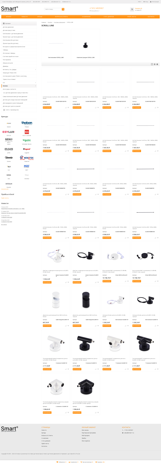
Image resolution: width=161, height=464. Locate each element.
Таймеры (5, 50)
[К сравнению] (66, 107)
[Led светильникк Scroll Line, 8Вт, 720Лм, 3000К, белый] (56, 212)
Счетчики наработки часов (10, 56)
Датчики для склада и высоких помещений (15, 100)
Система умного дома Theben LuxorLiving (14, 76)
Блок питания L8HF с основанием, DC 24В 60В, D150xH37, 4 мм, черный (144, 271)
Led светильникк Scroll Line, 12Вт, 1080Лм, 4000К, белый (115, 97)
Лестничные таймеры (9, 53)
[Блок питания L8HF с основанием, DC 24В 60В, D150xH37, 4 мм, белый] (116, 256)
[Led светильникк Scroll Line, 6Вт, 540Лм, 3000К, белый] (56, 169)
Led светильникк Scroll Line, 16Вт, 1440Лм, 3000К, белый (55, 141)
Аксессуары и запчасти (9, 89)
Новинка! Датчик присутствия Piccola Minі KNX (13, 213)
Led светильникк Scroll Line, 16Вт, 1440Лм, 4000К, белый (115, 141)
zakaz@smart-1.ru (55, 1)
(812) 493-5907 (36, 1)
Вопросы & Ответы (61, 16)
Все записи (4, 224)
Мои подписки (86, 441)
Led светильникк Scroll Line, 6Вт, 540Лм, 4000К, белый (115, 184)
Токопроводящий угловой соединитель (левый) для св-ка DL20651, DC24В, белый (55, 402)
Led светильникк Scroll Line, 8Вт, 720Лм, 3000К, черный (85, 227)
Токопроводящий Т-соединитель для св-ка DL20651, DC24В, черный (143, 359)
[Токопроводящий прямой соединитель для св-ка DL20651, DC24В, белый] (56, 344)
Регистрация (155, 1)
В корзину (47, 107)
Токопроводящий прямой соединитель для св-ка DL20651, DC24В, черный (85, 359)
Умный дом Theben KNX (9, 73)
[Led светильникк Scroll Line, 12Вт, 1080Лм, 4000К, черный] (145, 82)
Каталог (8, 16)
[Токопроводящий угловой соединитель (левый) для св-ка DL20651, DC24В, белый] (56, 387)
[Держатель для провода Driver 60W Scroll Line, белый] (56, 300)
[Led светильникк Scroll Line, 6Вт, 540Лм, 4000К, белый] (116, 169)
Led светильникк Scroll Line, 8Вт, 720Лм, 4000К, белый (115, 227)
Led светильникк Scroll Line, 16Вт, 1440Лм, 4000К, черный (145, 141)
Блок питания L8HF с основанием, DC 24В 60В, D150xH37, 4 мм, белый (114, 271)
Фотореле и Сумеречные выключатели (14, 46)
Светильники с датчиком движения (13, 33)
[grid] (152, 64)
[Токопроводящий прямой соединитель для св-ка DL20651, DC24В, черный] (86, 344)
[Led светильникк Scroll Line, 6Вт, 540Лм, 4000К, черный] (145, 169)
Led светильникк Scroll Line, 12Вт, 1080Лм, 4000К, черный (145, 97)
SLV (4, 82)
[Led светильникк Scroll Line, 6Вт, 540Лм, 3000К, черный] (86, 169)
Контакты (151, 16)
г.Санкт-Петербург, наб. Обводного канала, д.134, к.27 (16, 1)
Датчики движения (8, 27)
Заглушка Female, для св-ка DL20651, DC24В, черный (143, 315)
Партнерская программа (89, 433)
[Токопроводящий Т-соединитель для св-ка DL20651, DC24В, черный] (145, 344)
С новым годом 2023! (6, 221)
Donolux (5, 86)
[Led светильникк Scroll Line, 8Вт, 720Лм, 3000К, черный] (86, 212)
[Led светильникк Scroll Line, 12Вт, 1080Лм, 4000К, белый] (116, 82)
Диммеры (5, 66)
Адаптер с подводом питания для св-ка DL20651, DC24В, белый (56, 271)
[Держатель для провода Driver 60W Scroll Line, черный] (86, 300)
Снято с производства (12, 110)
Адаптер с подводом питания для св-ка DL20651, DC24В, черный (85, 271)
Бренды (39, 16)
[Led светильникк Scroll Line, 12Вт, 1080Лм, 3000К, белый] (56, 82)
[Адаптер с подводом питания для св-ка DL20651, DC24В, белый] (56, 256)
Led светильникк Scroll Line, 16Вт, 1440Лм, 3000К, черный (85, 141)
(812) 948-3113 (45, 1)
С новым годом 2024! (6, 217)
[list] (155, 64)
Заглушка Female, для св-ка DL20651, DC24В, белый (114, 315)
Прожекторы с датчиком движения (13, 37)
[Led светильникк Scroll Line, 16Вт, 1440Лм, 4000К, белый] (116, 126)
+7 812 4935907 (97, 8)
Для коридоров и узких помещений (13, 103)
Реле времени (7, 60)
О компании (86, 16)
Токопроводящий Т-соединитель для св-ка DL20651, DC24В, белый (114, 359)
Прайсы (84, 438)
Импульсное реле (8, 63)
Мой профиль (86, 435)
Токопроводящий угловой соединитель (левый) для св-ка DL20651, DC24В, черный (85, 402)
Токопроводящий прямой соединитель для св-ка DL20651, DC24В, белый (55, 359)
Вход (146, 1)
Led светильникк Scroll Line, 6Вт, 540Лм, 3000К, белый (55, 184)
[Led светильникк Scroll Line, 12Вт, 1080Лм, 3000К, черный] (86, 82)
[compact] (157, 64)
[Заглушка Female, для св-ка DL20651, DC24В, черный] (145, 300)
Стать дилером (109, 16)
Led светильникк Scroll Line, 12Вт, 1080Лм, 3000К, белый (55, 97)
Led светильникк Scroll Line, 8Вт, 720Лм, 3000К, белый (55, 227)
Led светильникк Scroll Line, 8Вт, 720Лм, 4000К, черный (144, 227)
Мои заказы (85, 430)
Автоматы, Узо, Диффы (9, 69)
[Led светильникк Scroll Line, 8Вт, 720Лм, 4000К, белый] (116, 212)
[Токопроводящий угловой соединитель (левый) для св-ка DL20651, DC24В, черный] (86, 387)
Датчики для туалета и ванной (11, 106)
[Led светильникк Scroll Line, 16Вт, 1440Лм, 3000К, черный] (86, 126)
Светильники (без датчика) (10, 40)
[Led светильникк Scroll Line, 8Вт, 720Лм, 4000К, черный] (145, 212)
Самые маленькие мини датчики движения (15, 96)
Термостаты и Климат (9, 79)
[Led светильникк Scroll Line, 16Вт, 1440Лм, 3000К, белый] (56, 126)
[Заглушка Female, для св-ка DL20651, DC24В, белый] (116, 300)
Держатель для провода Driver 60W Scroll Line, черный (85, 315)
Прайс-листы (131, 16)
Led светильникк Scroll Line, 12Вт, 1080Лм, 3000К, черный (85, 97)
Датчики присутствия (9, 30)
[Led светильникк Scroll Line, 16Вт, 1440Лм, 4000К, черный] (145, 126)
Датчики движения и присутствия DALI (17, 92)
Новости (25, 16)
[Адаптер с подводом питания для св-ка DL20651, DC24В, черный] (86, 256)
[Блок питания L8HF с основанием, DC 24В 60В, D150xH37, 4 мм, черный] (145, 256)
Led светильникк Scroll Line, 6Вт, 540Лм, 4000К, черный (144, 184)
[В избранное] (68, 107)
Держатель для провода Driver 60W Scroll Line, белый (55, 315)
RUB (139, 1)
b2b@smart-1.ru (66, 1)
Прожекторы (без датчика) (10, 43)
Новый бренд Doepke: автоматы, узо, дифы (12, 208)
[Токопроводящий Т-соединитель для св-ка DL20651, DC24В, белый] (116, 344)
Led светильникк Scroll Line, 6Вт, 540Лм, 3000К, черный (85, 184)
